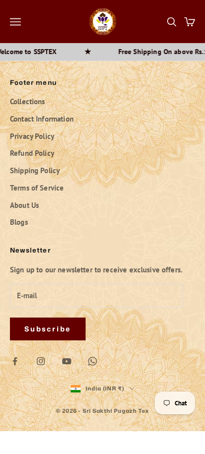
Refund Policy (32, 153)
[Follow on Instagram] (41, 361)
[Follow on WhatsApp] (93, 361)
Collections (27, 101)
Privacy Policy (32, 136)
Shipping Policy (35, 170)
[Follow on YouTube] (67, 361)
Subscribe (47, 328)
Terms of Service (37, 188)
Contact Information (42, 119)
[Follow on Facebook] (15, 361)
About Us (24, 205)
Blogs (19, 222)
